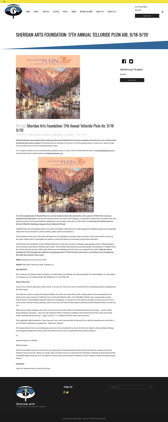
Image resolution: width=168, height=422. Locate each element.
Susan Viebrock (57, 135)
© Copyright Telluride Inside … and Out (75, 418)
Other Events (45, 135)
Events (31, 135)
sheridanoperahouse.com (54, 153)
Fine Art (37, 135)
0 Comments (69, 135)
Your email (138, 10)
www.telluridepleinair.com (104, 151)
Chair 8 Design (100, 418)
